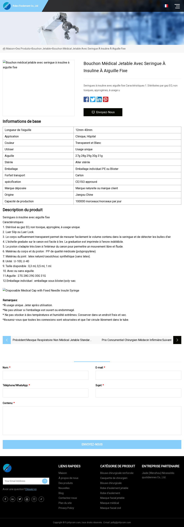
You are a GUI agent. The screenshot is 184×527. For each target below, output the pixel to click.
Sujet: (100, 385)
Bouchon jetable (41, 48)
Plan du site (65, 503)
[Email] (44, 481)
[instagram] (34, 499)
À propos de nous (68, 478)
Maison (10, 48)
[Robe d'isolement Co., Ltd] (21, 468)
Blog (61, 493)
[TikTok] (41, 499)
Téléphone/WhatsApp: (16, 385)
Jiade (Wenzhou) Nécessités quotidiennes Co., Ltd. (158, 475)
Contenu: (9, 403)
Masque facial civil (110, 508)
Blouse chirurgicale (111, 483)
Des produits (23, 48)
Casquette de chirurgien (113, 478)
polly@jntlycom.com (121, 522)
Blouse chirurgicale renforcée (117, 473)
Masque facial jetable (112, 498)
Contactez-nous (68, 498)
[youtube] (27, 499)
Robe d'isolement (110, 493)
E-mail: (100, 367)
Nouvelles (64, 488)
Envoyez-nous (105, 112)
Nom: (6, 367)
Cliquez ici (30, 489)
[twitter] (19, 499)
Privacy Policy (66, 508)
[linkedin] (12, 499)
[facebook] (5, 499)
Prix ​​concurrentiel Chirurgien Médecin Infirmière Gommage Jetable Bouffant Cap (132, 340)
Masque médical (109, 503)
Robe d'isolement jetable (114, 488)
